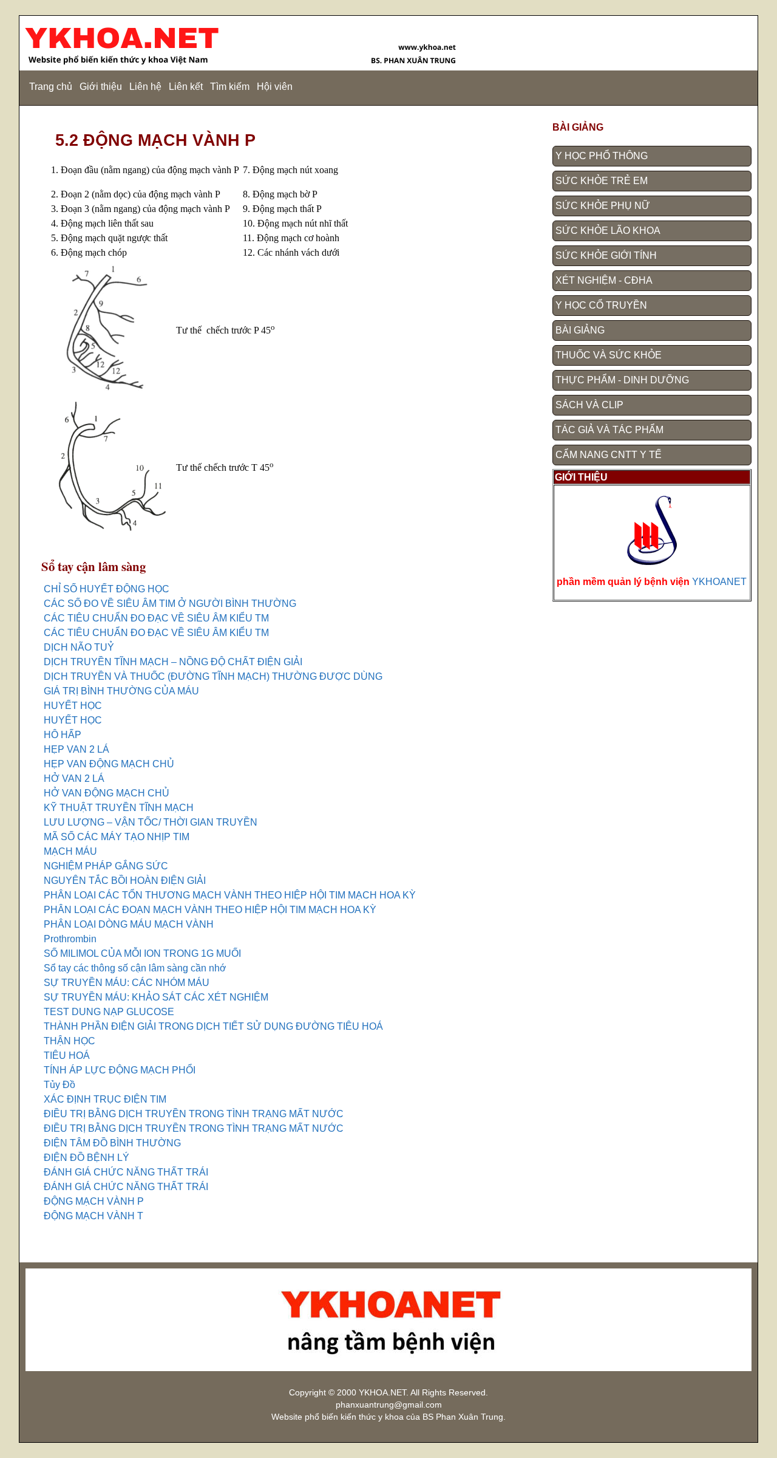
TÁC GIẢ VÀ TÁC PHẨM (609, 430)
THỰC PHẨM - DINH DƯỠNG (622, 380)
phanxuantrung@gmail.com (389, 1404)
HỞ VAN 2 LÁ (74, 778)
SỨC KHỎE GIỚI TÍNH (606, 255)
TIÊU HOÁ (67, 1055)
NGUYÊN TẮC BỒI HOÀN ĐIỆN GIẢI (125, 880)
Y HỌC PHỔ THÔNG (601, 156)
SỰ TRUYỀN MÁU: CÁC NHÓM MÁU (126, 982)
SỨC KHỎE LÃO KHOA (607, 230)
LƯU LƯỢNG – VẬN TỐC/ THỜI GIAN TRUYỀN (150, 822)
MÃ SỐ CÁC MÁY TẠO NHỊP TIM (116, 837)
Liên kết (186, 86)
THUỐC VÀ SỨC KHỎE (608, 355)
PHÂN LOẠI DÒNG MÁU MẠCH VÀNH (129, 924)
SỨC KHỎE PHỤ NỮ (602, 205)
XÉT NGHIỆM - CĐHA (604, 280)
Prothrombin (70, 939)
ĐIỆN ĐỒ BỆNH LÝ (86, 1157)
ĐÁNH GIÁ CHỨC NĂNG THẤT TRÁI (126, 1172)
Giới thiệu (101, 86)
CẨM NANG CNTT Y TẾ (608, 455)
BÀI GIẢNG (580, 330)
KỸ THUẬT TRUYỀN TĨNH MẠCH (119, 808)
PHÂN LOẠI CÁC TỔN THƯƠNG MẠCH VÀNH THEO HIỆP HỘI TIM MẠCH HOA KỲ (230, 895)
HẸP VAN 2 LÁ (76, 749)
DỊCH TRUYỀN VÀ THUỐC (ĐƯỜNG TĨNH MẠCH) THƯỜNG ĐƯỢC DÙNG (213, 676)
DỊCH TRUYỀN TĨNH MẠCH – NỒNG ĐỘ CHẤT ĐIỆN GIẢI (173, 662)
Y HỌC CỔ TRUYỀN (601, 305)
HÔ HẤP (62, 735)
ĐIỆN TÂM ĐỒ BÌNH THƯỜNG (112, 1143)
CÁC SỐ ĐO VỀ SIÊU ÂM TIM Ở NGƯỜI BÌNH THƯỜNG (170, 603)
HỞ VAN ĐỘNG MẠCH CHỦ (106, 793)
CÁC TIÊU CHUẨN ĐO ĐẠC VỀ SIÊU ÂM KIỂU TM (156, 618)
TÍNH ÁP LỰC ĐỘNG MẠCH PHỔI (119, 1070)
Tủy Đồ (59, 1085)
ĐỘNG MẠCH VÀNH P (94, 1201)
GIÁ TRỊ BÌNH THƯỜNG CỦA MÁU (121, 691)
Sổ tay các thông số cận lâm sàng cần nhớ (135, 968)
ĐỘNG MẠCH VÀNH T (93, 1216)
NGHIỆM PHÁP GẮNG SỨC (106, 866)
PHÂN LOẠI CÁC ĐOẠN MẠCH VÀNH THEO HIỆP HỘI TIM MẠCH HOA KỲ (210, 910)
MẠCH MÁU (70, 851)
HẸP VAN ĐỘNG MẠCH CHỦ (109, 764)
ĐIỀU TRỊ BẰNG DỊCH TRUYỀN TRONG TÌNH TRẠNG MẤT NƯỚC (194, 1114)
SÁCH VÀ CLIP (589, 405)
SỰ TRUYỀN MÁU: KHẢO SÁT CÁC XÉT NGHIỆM (156, 997)
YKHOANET (719, 582)
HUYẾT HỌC (73, 705)
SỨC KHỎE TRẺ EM (601, 181)
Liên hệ (145, 86)
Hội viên (275, 86)
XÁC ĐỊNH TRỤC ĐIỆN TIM (105, 1099)
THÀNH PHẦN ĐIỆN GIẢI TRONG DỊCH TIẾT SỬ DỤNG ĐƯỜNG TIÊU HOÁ (213, 1026)
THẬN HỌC (69, 1041)
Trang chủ (50, 86)
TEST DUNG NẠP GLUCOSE (109, 1012)
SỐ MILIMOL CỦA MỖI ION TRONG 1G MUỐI (142, 953)
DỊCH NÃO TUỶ (79, 647)
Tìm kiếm (229, 86)
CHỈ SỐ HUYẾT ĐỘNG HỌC (106, 589)
